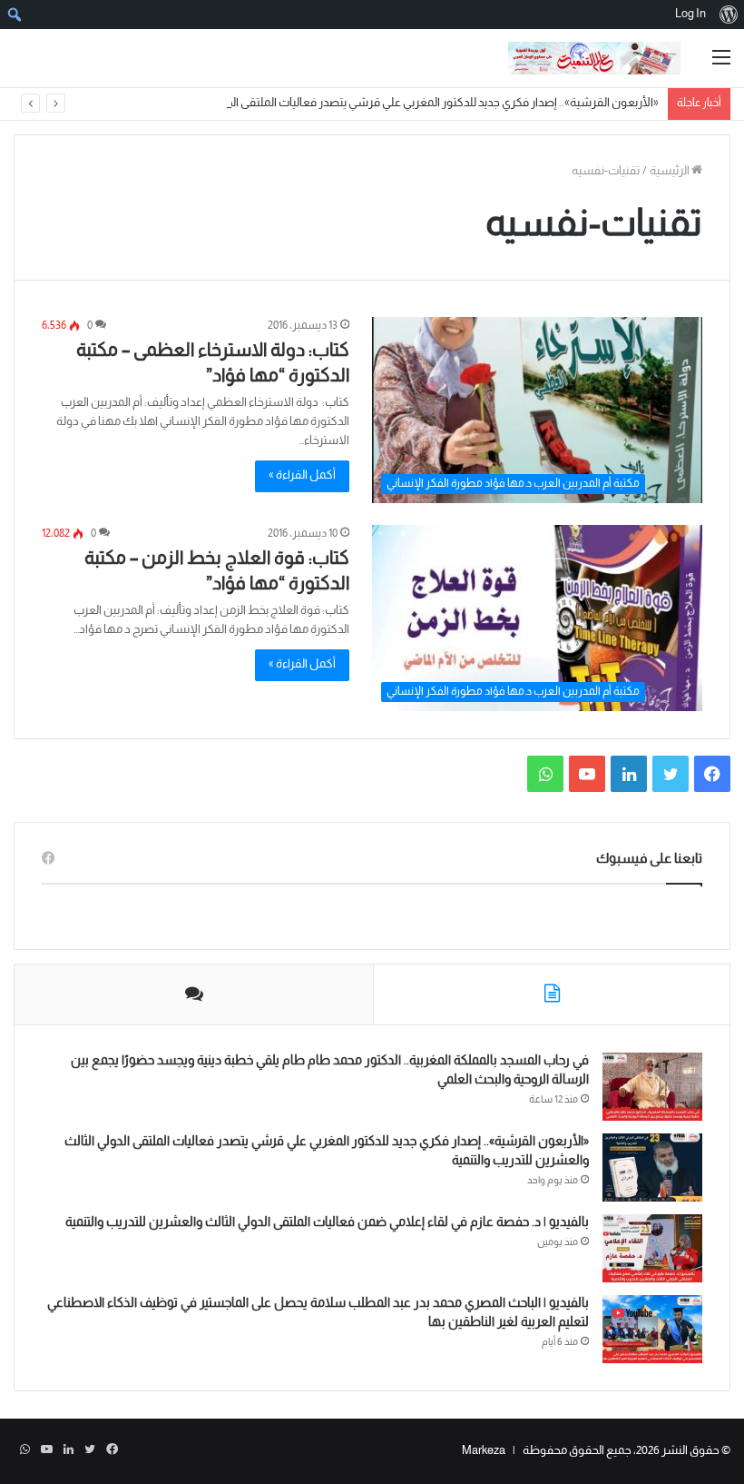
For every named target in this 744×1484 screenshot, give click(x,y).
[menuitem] (728, 14)
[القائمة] (721, 65)
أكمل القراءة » (302, 475)
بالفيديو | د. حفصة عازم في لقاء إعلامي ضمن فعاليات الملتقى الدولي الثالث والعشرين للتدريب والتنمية (327, 1223)
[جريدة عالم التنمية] (594, 58)
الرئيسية (670, 171)
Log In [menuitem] (690, 14)
